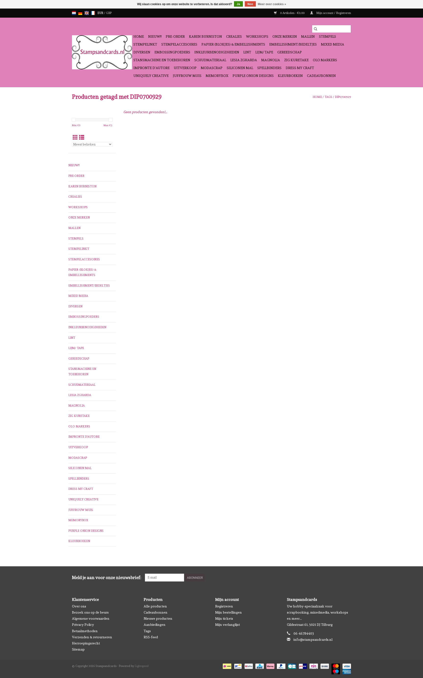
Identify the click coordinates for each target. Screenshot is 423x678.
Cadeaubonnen (321, 76)
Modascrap (212, 68)
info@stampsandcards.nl (313, 640)
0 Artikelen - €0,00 (292, 13)
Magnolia (270, 60)
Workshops (257, 36)
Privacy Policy (83, 625)
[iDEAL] (226, 665)
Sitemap (78, 649)
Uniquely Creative (151, 76)
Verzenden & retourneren (92, 637)
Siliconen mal (240, 68)
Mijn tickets (224, 618)
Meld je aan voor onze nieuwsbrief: (106, 577)
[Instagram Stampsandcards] (347, 577)
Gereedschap (289, 52)
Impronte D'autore (151, 68)
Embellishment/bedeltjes (293, 44)
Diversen (141, 52)
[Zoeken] (315, 29)
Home (138, 36)
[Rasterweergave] (75, 137)
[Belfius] (248, 665)
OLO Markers (325, 60)
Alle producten (155, 606)
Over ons (79, 606)
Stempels (327, 36)
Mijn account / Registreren (333, 13)
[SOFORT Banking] (270, 665)
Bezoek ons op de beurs (90, 612)
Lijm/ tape (264, 52)
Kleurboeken (290, 76)
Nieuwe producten (158, 618)
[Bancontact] (237, 665)
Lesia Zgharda (243, 60)
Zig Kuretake (296, 60)
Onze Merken (284, 36)
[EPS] (313, 665)
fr (93, 13)
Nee (250, 4)
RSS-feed (151, 637)
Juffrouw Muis (187, 76)
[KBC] (259, 665)
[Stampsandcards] (102, 52)
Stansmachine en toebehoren (161, 60)
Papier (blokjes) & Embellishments (233, 44)
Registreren (224, 606)
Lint (247, 52)
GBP (109, 13)
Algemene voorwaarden (90, 618)
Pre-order (175, 36)
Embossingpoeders (172, 52)
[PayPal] (280, 665)
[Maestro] (335, 671)
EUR (100, 13)
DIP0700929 (343, 97)
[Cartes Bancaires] (291, 665)
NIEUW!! (155, 36)
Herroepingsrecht (86, 643)
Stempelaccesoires (179, 44)
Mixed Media (332, 44)
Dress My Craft (300, 68)
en (87, 13)
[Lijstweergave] (81, 137)
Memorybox (217, 76)
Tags (328, 97)
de (80, 13)
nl (74, 13)
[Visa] (346, 665)
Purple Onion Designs (253, 76)
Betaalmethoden (85, 631)
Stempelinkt (145, 44)
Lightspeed (142, 666)
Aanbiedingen (154, 625)
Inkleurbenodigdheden (216, 52)
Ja (238, 4)
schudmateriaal (210, 60)
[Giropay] (302, 665)
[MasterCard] (335, 665)
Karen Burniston (205, 36)
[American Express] (346, 671)
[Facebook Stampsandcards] (338, 577)
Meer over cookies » (272, 4)
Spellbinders (269, 68)
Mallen (308, 36)
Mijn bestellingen (228, 612)
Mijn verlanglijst (227, 625)
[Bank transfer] (324, 665)
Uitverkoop (185, 68)
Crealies (234, 36)
